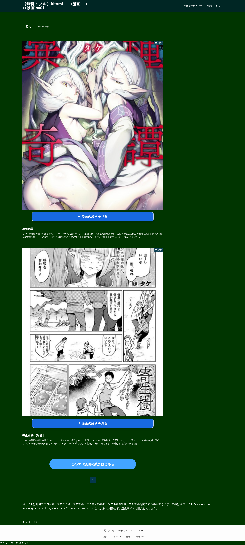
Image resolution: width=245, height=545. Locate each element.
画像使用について (127, 530)
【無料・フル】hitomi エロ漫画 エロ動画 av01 (55, 6)
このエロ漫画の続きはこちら (92, 464)
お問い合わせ (108, 530)
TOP (141, 530)
